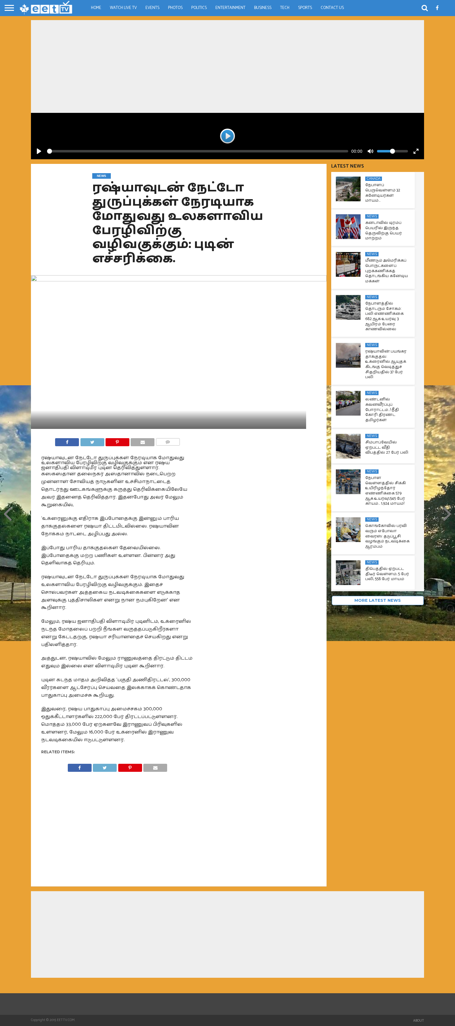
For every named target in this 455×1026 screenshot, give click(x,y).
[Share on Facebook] (67, 440)
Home (96, 8)
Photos (175, 8)
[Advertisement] (227, 66)
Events (152, 8)
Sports (305, 8)
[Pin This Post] (117, 440)
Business (262, 8)
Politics (199, 8)
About (418, 1021)
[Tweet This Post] (92, 440)
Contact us (332, 8)
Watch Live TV (123, 8)
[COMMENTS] (168, 440)
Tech (284, 8)
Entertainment (230, 8)
